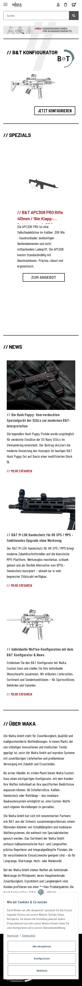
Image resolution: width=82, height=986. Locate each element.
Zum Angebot (43, 277)
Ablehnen (42, 970)
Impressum (13, 935)
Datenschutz (28, 935)
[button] (58, 4)
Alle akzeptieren (42, 946)
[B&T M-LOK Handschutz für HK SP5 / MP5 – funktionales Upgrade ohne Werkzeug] (41, 505)
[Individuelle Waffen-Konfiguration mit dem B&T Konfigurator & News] (41, 619)
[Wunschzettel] (65, 4)
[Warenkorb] (74, 4)
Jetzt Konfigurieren (55, 110)
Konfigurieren (42, 958)
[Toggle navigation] (5, 2)
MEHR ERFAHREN (21, 471)
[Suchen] (74, 15)
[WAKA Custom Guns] (17, 4)
